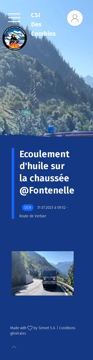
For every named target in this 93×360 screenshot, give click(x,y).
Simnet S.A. (47, 328)
